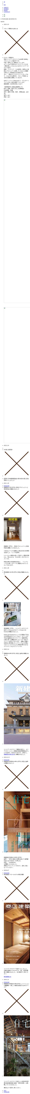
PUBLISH (6, 486)
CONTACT (7, 11)
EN (5, 4)
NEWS (6, 10)
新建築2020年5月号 (9, 754)
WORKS (6, 9)
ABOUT (6, 7)
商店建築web (7, 976)
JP (4, 2)
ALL (5, 1090)
